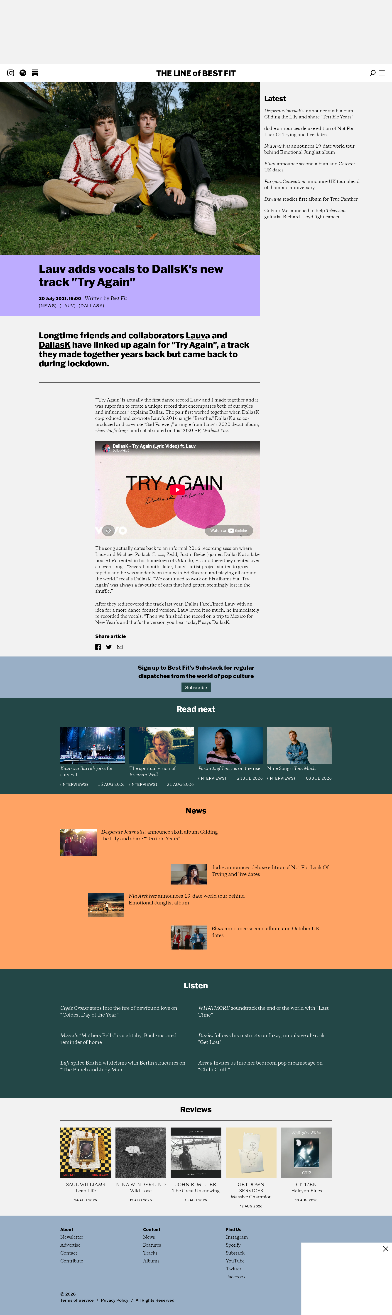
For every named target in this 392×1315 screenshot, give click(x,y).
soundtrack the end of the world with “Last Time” (263, 1012)
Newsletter (71, 1237)
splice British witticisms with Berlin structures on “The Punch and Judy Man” (122, 1066)
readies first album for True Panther (311, 199)
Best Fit (118, 298)
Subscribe (196, 687)
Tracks (150, 1253)
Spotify (233, 1245)
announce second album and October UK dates (309, 167)
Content (151, 1229)
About (66, 1229)
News (48, 305)
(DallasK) (92, 306)
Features (152, 1245)
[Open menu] (382, 72)
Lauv (195, 335)
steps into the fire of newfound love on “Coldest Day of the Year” (118, 1012)
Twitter (233, 1269)
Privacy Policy (114, 1300)
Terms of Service (77, 1300)
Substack (235, 1253)
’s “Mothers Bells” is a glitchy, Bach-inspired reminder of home (118, 1039)
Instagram (237, 1237)
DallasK (54, 344)
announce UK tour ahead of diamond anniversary (312, 185)
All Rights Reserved (155, 1300)
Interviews (74, 784)
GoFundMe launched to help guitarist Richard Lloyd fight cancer (304, 214)
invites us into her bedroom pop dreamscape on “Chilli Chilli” (260, 1066)
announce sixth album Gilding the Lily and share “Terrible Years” (308, 114)
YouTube (235, 1261)
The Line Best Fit (196, 73)
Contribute (71, 1261)
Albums (151, 1261)
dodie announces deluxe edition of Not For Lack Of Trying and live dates (309, 132)
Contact (68, 1253)
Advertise (70, 1245)
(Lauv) (68, 306)
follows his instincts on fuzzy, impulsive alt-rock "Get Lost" (261, 1039)
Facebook (236, 1277)
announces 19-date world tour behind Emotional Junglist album (309, 149)
